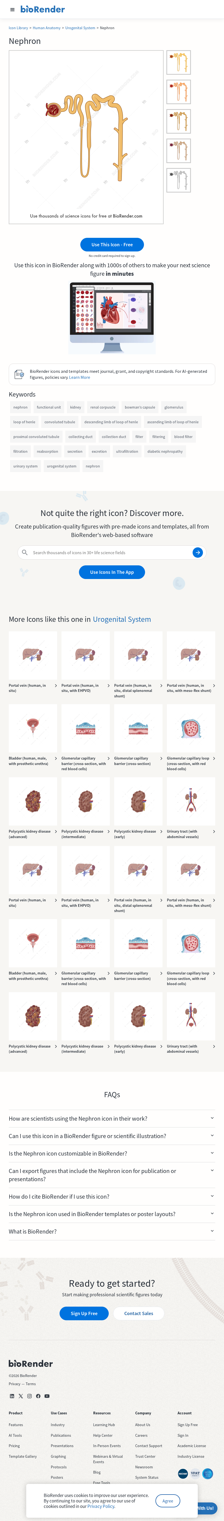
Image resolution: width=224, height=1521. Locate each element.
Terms (31, 1383)
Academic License (192, 1445)
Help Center (103, 1435)
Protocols (59, 1467)
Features (16, 1424)
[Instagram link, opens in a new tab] (29, 1396)
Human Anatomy (47, 27)
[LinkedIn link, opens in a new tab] (12, 1396)
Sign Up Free (84, 1313)
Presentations (62, 1445)
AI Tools (15, 1435)
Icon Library (18, 27)
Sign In (183, 1435)
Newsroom (144, 1467)
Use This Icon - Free (112, 244)
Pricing (14, 1445)
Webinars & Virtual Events (108, 1459)
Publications (61, 1435)
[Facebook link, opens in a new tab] (38, 1396)
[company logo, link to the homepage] (43, 9)
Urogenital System (80, 27)
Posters (57, 1477)
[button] (13, 9)
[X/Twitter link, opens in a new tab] (20, 1396)
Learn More (79, 377)
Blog (97, 1472)
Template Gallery (23, 1456)
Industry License (191, 1456)
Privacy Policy (100, 1506)
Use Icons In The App (112, 572)
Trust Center (145, 1456)
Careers (141, 1435)
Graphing (58, 1456)
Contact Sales (138, 1313)
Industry (58, 1424)
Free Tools (101, 1482)
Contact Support (148, 1445)
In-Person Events (107, 1445)
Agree (168, 1501)
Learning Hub (104, 1424)
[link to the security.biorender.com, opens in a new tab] (183, 1473)
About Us (142, 1424)
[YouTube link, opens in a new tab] (47, 1396)
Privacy (14, 1383)
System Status (146, 1477)
